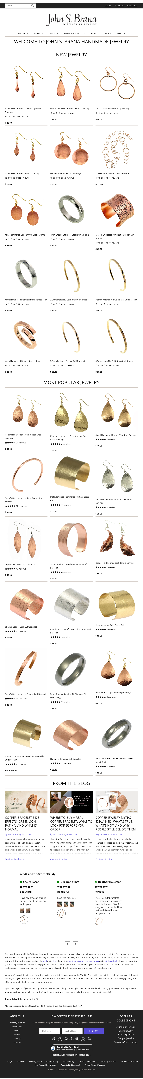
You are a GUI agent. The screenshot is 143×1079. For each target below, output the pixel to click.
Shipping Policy (35, 1061)
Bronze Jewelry (126, 1034)
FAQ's (9, 1061)
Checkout (132, 5)
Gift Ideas (21, 1061)
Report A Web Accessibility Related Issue (71, 1054)
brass (96, 961)
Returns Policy (52, 1061)
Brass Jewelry (126, 1030)
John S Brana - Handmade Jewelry (67, 1070)
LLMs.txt (17, 1042)
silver (54, 961)
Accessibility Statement (70, 1065)
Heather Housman (109, 882)
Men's (52, 33)
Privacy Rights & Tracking (95, 1065)
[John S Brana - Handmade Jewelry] (71, 20)
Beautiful (26, 891)
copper (81, 961)
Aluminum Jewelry (125, 1026)
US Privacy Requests (108, 1061)
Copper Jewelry (126, 1038)
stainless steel (110, 961)
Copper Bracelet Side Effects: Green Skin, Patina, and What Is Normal (22, 823)
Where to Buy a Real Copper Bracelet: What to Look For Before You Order (71, 823)
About (93, 33)
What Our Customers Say (37, 874)
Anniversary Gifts (73, 33)
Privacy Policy (68, 1061)
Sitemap (17, 1038)
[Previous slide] (67, 943)
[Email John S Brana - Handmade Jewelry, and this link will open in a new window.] (89, 1039)
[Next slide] (75, 943)
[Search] (33, 6)
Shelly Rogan (30, 882)
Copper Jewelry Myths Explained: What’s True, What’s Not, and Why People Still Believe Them (116, 823)
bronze (89, 961)
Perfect (99, 891)
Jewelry (22, 33)
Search (17, 1034)
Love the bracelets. (67, 897)
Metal (37, 33)
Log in (108, 5)
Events (17, 1030)
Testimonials (17, 1026)
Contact (107, 33)
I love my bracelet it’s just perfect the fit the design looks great (33, 901)
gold (45, 961)
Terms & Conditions (87, 1061)
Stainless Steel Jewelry (125, 1042)
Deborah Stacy (69, 882)
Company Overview (17, 1022)
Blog (120, 33)
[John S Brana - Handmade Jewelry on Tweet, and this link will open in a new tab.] (54, 1039)
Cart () (120, 5)
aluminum (72, 961)
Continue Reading (13, 859)
